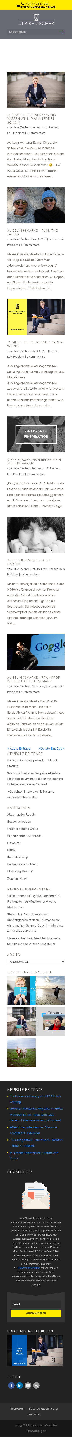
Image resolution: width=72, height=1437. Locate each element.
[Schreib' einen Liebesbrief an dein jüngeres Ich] (50, 991)
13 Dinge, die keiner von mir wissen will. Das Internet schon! (31, 119)
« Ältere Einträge (18, 748)
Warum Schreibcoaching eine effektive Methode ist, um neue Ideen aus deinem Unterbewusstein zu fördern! (35, 778)
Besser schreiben (19, 821)
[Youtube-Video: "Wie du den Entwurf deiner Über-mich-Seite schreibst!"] (21, 991)
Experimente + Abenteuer (24, 836)
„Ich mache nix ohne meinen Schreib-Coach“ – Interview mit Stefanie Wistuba (35, 925)
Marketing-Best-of (20, 871)
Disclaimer (34, 1414)
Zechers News (17, 878)
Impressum (17, 1408)
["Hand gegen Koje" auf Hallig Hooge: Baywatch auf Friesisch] (21, 1053)
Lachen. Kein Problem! (22, 864)
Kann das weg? (17, 857)
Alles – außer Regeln (21, 814)
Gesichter (13, 843)
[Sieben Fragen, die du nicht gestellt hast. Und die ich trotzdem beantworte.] (50, 1022)
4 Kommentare (36, 474)
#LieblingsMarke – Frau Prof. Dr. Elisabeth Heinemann (34, 679)
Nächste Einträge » (51, 748)
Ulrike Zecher (21, 127)
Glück (11, 850)
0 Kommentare (36, 133)
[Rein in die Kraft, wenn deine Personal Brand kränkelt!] (21, 1022)
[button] (11, 1385)
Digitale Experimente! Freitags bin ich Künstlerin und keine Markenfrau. (33, 901)
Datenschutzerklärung (29, 1268)
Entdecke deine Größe (22, 829)
